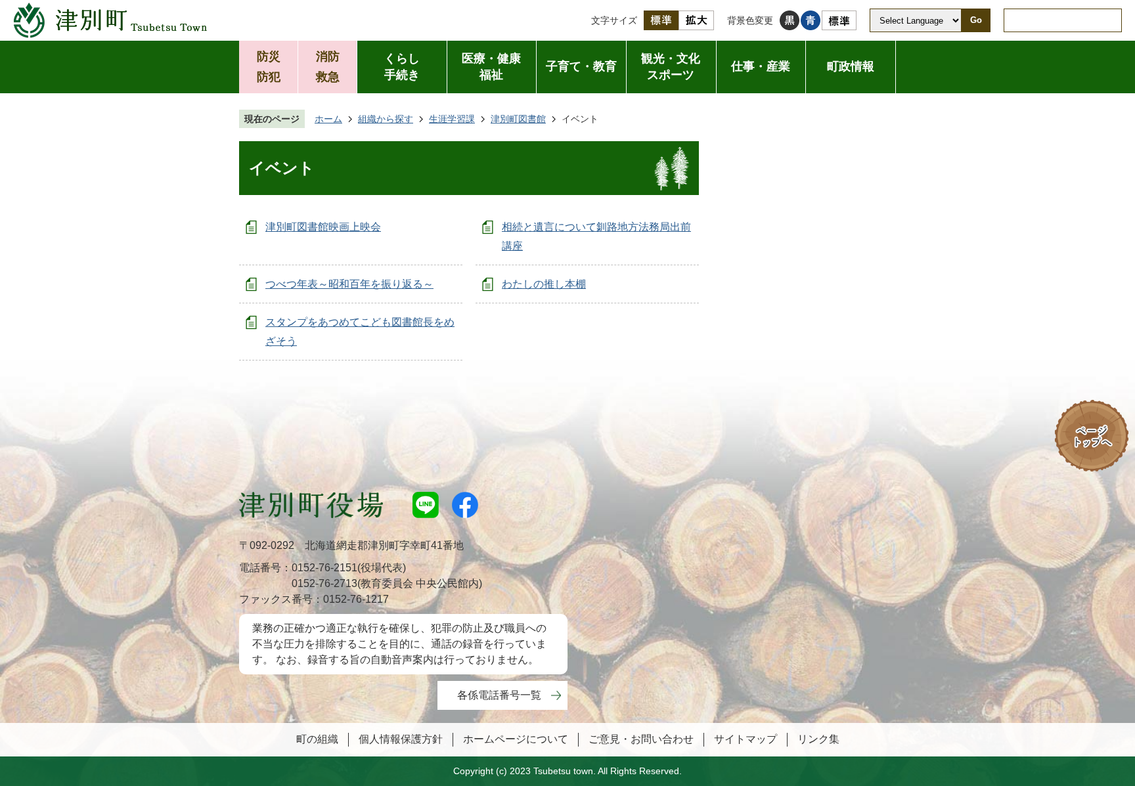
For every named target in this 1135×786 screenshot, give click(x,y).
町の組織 (317, 739)
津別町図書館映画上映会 (323, 226)
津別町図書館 (518, 119)
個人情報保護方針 (401, 739)
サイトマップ (745, 739)
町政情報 (850, 66)
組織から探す (385, 119)
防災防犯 (268, 66)
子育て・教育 (581, 66)
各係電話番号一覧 (499, 695)
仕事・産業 (760, 66)
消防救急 (328, 66)
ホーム (328, 119)
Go (976, 20)
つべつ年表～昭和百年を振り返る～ (349, 284)
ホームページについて (515, 739)
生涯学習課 (452, 119)
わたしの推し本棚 (544, 284)
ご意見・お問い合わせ (641, 739)
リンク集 (818, 739)
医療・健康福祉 (491, 66)
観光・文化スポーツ (670, 66)
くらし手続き (402, 66)
